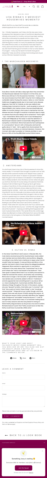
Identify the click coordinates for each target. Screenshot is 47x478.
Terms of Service (7, 424)
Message (4, 394)
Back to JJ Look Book (25, 435)
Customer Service (8, 442)
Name (3, 373)
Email (3, 383)
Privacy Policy (37, 422)
